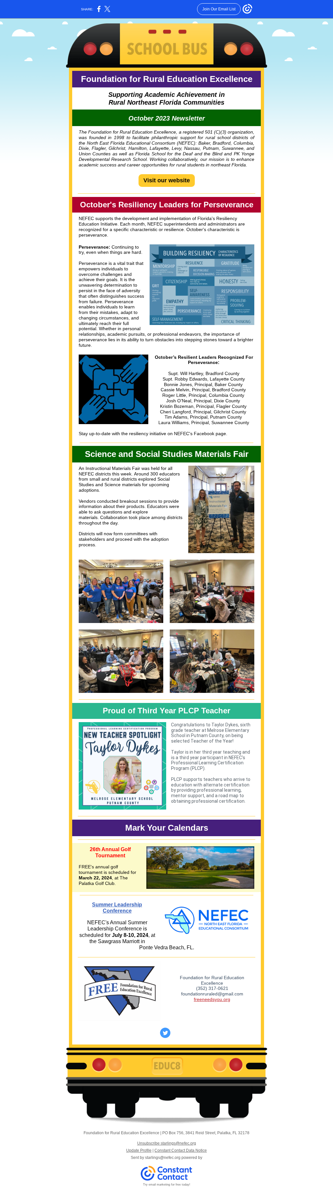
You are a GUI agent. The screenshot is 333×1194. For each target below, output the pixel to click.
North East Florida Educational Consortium (131, 143)
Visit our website (166, 180)
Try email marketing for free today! (166, 1184)
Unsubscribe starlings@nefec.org (166, 1143)
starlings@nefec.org (162, 1157)
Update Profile (139, 1150)
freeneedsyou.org (212, 999)
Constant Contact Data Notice (180, 1150)
